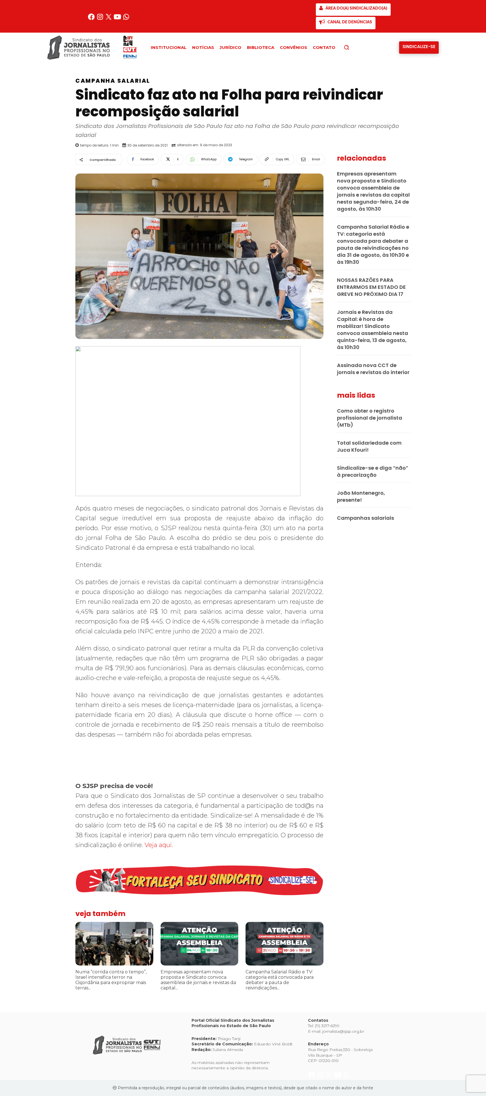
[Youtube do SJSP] (118, 19)
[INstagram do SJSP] (100, 19)
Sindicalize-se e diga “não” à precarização (372, 471)
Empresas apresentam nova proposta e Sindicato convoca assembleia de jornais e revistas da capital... (198, 980)
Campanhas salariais (365, 517)
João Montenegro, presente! (361, 496)
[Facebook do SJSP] (91, 19)
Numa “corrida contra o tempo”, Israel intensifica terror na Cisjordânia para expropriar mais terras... (111, 980)
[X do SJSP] (109, 19)
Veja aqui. (159, 845)
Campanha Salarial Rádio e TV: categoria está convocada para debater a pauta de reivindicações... (280, 980)
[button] (356, 47)
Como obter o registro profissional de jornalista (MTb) (369, 417)
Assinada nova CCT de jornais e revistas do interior (373, 369)
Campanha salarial (112, 81)
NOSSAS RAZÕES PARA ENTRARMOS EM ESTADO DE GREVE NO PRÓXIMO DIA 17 (371, 287)
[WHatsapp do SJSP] (126, 19)
